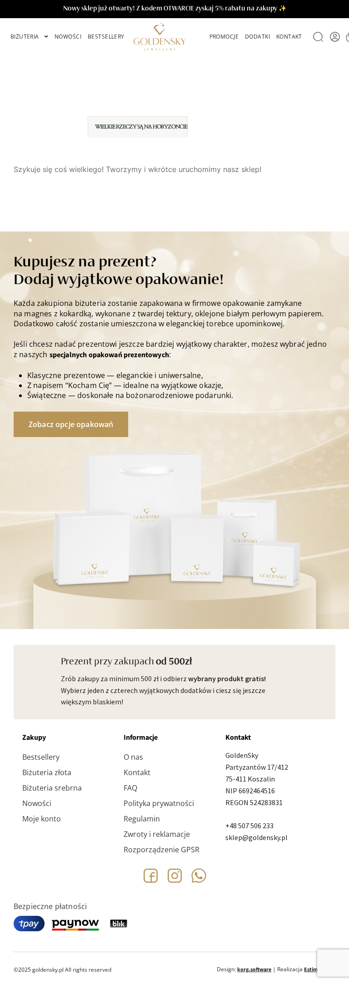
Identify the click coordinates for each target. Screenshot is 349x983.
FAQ (130, 788)
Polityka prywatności (159, 803)
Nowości (68, 36)
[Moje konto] (334, 36)
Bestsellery (106, 36)
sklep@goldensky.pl (256, 837)
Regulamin (142, 819)
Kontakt (289, 36)
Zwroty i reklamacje (157, 834)
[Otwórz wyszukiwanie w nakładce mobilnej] (317, 36)
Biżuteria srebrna (52, 788)
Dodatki (257, 36)
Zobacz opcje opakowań (71, 424)
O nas (133, 757)
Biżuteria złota (46, 772)
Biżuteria (24, 36)
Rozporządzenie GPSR (161, 850)
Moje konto (41, 819)
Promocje (224, 36)
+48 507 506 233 (249, 825)
